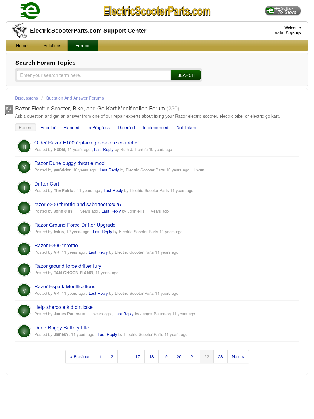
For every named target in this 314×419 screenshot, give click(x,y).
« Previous (80, 356)
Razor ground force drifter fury (67, 265)
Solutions (52, 45)
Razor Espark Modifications (64, 286)
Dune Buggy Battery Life (61, 327)
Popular (48, 127)
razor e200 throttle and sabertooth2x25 (77, 204)
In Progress (98, 127)
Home (22, 45)
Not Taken (186, 127)
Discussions (26, 98)
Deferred (126, 127)
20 (179, 356)
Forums (82, 45)
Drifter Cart (46, 183)
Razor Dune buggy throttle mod (69, 163)
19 (165, 356)
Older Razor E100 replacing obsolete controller (86, 142)
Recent (26, 127)
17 (137, 356)
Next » (238, 356)
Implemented (155, 127)
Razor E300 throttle (56, 245)
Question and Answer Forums (75, 98)
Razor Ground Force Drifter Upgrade (75, 224)
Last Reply (103, 149)
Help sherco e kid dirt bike (63, 306)
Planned (71, 127)
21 (192, 356)
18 (151, 356)
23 (220, 356)
